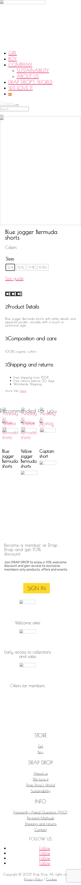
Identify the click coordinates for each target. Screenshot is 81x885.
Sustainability (33, 70)
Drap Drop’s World (30, 82)
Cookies (51, 879)
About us (28, 76)
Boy (12, 59)
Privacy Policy (33, 879)
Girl (12, 53)
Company (20, 64)
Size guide (14, 278)
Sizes (10, 258)
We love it (20, 88)
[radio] (10, 267)
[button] (10, 428)
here (23, 390)
